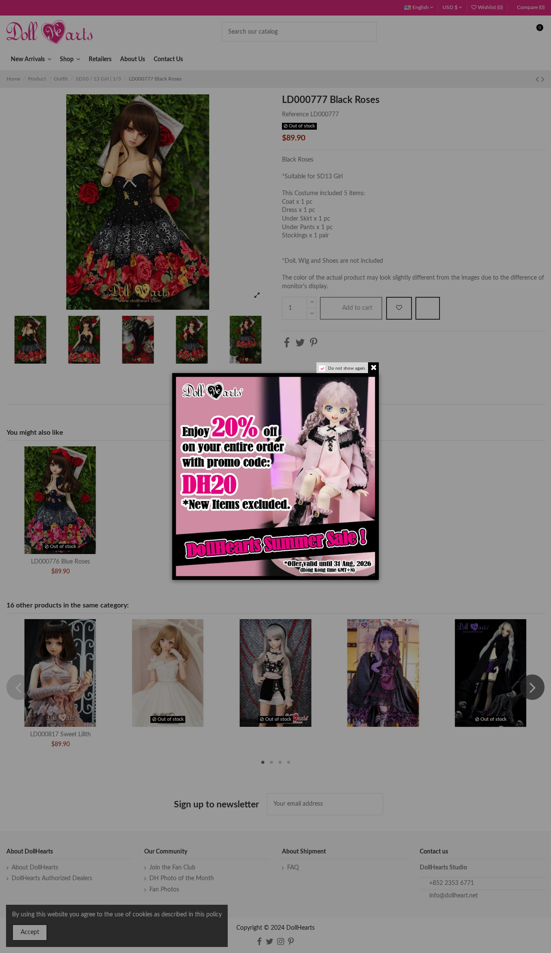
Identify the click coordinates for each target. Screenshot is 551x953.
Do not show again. (347, 368)
